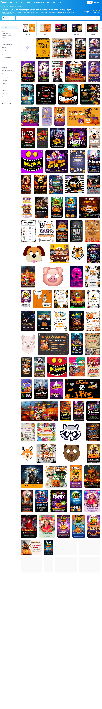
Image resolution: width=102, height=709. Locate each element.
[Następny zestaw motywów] (100, 29)
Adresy (12, 18)
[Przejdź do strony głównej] (6, 2)
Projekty (5, 18)
